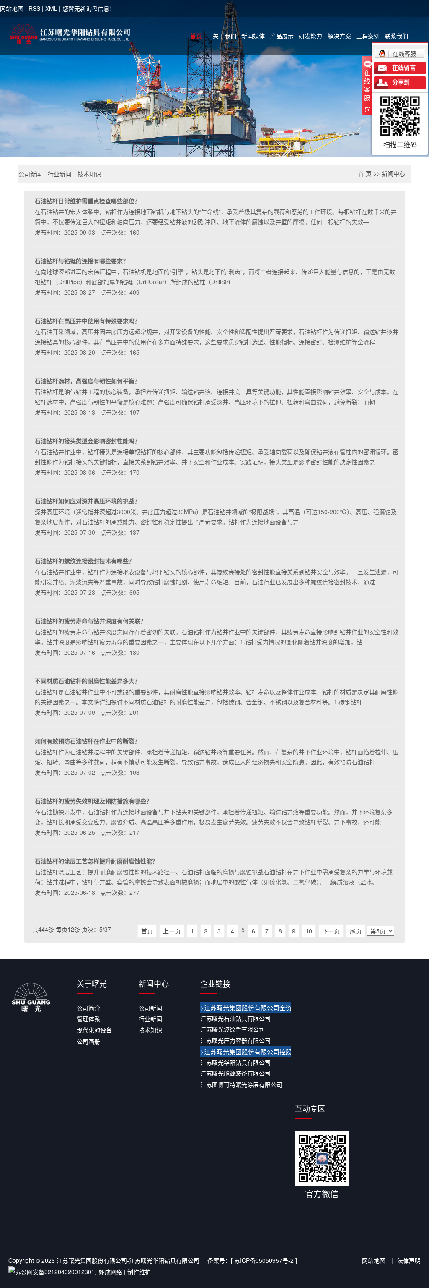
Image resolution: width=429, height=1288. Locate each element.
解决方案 (339, 35)
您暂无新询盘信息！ (88, 8)
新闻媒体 (253, 35)
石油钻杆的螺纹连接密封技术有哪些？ (84, 560)
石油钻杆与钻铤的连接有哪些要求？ (82, 260)
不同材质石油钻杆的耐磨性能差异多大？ (87, 681)
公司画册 (88, 1041)
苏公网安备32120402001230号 (56, 1271)
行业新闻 (59, 174)
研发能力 (310, 35)
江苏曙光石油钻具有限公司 (235, 1018)
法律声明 (409, 1260)
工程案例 (368, 35)
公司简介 (88, 1007)
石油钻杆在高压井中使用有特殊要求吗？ (87, 320)
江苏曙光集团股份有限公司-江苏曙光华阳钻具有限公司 (128, 1260)
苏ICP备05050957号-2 (264, 1260)
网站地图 (11, 8)
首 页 (365, 173)
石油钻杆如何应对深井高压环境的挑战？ (87, 500)
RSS (34, 8)
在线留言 (404, 68)
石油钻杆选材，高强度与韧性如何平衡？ (87, 380)
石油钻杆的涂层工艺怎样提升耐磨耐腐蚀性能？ (96, 861)
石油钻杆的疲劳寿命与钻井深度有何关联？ (90, 621)
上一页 (172, 931)
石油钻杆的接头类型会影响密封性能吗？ (87, 440)
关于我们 (224, 35)
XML (51, 8)
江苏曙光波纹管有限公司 (232, 1029)
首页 (196, 35)
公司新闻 (30, 174)
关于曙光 (92, 983)
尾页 (356, 931)
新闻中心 (393, 173)
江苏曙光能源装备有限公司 (235, 1073)
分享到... (403, 82)
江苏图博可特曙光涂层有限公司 (241, 1084)
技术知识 (89, 174)
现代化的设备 (94, 1030)
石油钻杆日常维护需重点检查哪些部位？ (87, 200)
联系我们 (396, 35)
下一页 (331, 931)
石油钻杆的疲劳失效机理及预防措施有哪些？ (93, 801)
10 (308, 931)
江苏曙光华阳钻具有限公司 (235, 1062)
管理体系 (88, 1018)
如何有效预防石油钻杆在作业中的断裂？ (87, 741)
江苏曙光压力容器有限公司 (235, 1040)
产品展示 (282, 35)
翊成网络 (110, 1271)
